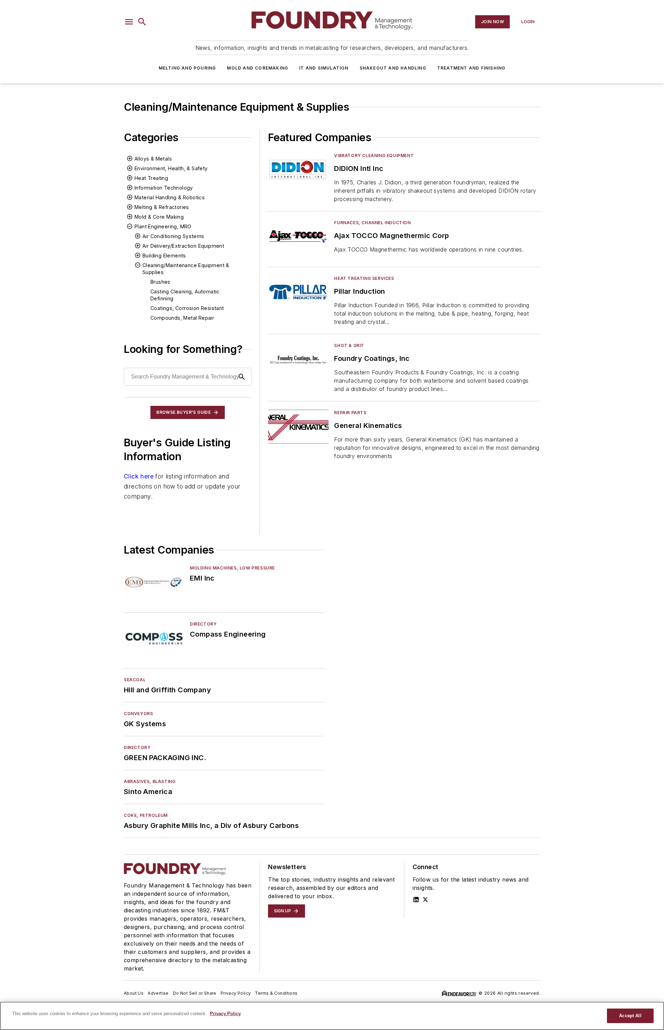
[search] (142, 22)
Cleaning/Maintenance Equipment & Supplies (185, 268)
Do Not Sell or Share (194, 993)
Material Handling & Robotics (170, 197)
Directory (203, 624)
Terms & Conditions (276, 993)
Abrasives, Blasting (149, 781)
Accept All (630, 1015)
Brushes (160, 282)
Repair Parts (350, 412)
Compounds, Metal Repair (182, 318)
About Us (134, 993)
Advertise (158, 993)
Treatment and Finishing (471, 68)
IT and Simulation (323, 68)
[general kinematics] (298, 426)
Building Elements (164, 255)
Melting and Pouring (187, 68)
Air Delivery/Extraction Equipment (183, 246)
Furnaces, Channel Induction (372, 222)
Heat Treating (151, 178)
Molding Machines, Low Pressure (232, 568)
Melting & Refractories (162, 207)
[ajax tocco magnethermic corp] (298, 236)
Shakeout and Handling (393, 68)
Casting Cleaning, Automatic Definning (185, 295)
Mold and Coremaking (257, 68)
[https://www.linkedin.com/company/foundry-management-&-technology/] (416, 899)
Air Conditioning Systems (173, 236)
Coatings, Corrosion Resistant (187, 308)
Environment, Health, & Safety (171, 168)
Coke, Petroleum (146, 815)
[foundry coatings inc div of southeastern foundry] (298, 359)
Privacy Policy (236, 993)
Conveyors (138, 713)
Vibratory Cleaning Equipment (374, 155)
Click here (139, 476)
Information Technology (164, 188)
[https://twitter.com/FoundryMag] (425, 899)
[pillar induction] (298, 292)
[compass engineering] (154, 638)
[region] (332, 1016)
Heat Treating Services (364, 278)
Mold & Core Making (159, 217)
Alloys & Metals (153, 159)
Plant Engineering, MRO (163, 226)
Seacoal (135, 679)
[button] (129, 22)
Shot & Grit (349, 345)
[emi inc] (154, 582)
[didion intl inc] (298, 169)
